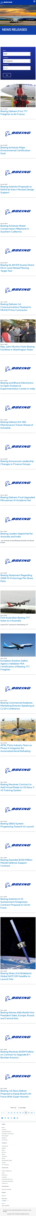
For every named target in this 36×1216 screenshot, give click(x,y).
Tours (3, 1173)
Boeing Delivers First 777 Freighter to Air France (13, 113)
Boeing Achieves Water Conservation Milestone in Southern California (14, 228)
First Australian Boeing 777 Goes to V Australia (15, 619)
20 (32, 1112)
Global (3, 1158)
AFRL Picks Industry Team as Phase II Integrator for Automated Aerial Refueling (16, 748)
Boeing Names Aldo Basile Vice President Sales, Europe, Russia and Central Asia (17, 1015)
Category (5, 57)
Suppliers (4, 1137)
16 (20, 1112)
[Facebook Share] (5, 1118)
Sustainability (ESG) (7, 1160)
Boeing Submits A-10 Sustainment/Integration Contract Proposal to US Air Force (15, 903)
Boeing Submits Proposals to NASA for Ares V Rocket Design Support (17, 189)
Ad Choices (24, 1210)
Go (7, 75)
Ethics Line (4, 1175)
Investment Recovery (7, 1179)
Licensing (4, 1177)
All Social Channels (6, 1189)
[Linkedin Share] (8, 1118)
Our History (5, 1140)
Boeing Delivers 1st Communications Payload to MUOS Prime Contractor (15, 307)
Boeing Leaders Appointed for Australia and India (16, 535)
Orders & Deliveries (7, 1171)
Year (4, 50)
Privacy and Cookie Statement (14, 1210)
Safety (3, 1154)
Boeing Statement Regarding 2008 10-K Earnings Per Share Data (16, 578)
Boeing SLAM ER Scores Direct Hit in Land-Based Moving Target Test (17, 268)
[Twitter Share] (11, 1118)
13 (11, 1112)
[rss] (17, 1118)
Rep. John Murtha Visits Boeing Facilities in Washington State (17, 348)
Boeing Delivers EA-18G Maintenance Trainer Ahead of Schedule (16, 425)
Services (4, 1152)
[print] (14, 1118)
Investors (4, 1129)
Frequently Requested (7, 1181)
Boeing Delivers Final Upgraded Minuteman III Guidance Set (17, 499)
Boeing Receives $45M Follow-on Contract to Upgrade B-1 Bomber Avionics (17, 1054)
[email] (2, 1118)
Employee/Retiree (6, 1131)
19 (28, 1112)
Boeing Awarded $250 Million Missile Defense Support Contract (16, 862)
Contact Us (4, 1183)
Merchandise (5, 1135)
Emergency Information (8, 1133)
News (3, 1127)
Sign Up (4, 1195)
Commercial (5, 1146)
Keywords (6, 64)
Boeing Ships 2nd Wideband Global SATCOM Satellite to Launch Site (15, 976)
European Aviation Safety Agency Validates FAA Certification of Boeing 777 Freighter (15, 665)
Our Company (5, 1164)
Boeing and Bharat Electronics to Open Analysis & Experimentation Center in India (17, 385)
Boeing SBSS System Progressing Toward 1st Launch (17, 825)
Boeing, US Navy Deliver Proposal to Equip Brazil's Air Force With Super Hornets (15, 1093)
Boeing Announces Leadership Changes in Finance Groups (17, 463)
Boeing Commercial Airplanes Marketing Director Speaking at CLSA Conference (17, 705)
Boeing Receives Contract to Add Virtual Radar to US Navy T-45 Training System (17, 787)
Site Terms (5, 1210)
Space (3, 1150)
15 (17, 1112)
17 (23, 1112)
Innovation (4, 1156)
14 (14, 1112)
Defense (4, 1148)
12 (8, 1112)
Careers (4, 1162)
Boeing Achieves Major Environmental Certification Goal (15, 150)
